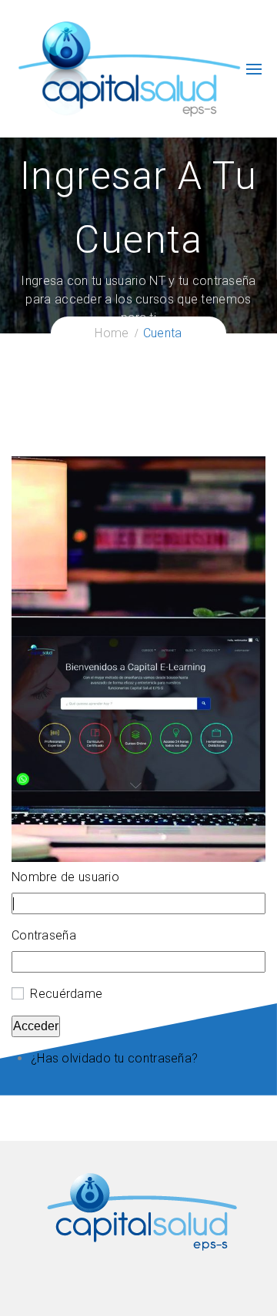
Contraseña (44, 935)
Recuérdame (66, 993)
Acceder (35, 1026)
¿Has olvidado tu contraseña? (114, 1058)
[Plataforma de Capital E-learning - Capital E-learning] (128, 68)
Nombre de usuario (65, 877)
